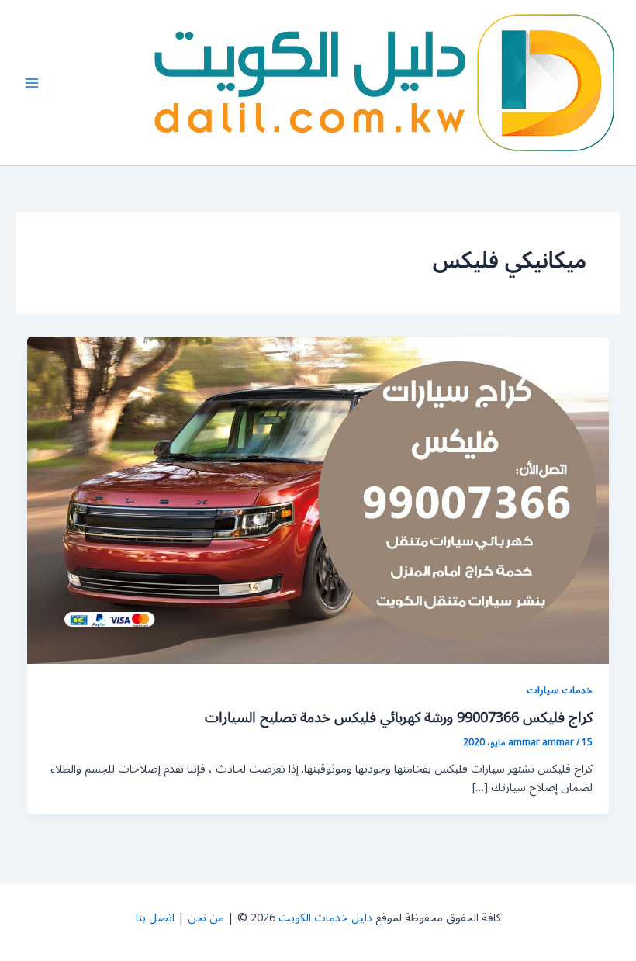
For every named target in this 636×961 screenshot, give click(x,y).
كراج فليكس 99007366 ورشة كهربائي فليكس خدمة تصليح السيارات (399, 717)
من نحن (206, 918)
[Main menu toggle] (32, 83)
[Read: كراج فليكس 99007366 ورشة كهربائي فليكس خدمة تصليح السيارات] (318, 500)
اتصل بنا (155, 918)
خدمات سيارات (560, 689)
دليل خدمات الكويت (325, 918)
